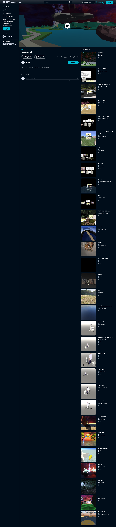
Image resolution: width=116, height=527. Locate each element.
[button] (58, 56)
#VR (22, 49)
